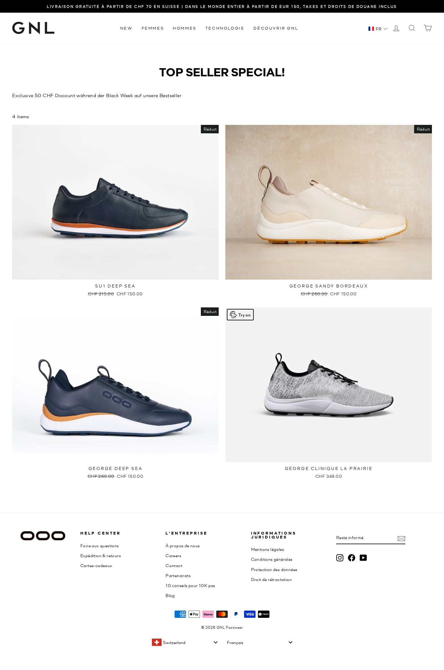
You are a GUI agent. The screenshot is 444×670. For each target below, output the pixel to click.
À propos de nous (183, 545)
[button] (378, 28)
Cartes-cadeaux (96, 565)
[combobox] (184, 642)
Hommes (184, 28)
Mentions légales (267, 549)
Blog (170, 595)
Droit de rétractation (271, 579)
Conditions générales (272, 559)
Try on (244, 315)
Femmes (153, 28)
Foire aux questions (99, 545)
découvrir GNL (275, 28)
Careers (173, 555)
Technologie (225, 28)
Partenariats (178, 575)
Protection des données (274, 569)
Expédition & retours (100, 555)
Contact (174, 565)
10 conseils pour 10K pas (190, 585)
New (126, 28)
